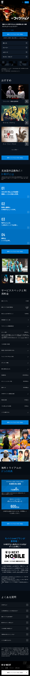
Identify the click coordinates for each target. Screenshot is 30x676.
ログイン (26, 2)
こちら (25, 37)
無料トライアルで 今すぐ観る (15, 34)
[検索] (23, 2)
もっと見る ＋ (15, 149)
